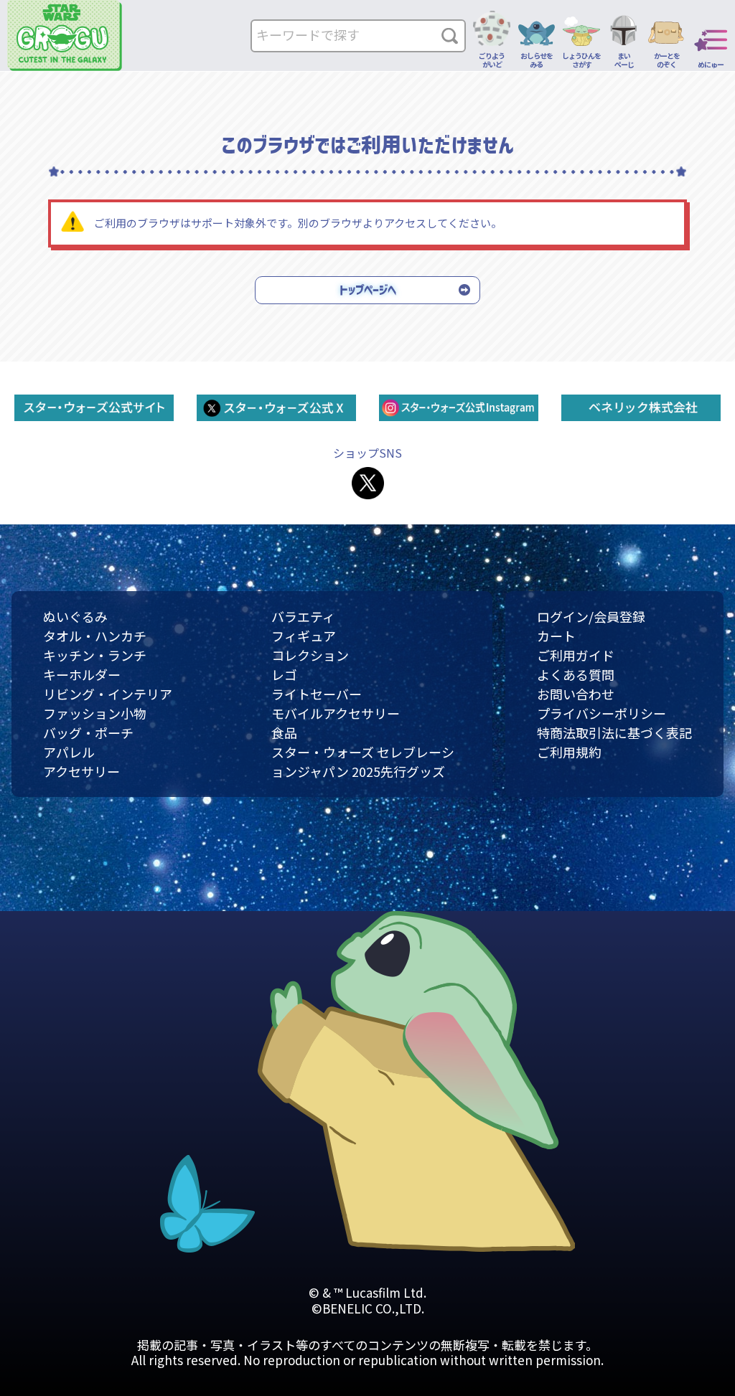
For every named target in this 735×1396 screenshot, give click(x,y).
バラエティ (303, 616)
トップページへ (368, 290)
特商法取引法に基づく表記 (614, 732)
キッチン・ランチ (94, 655)
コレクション (310, 655)
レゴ (284, 674)
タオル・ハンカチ (94, 635)
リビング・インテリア (107, 693)
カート (556, 635)
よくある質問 (575, 674)
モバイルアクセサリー (335, 713)
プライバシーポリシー (601, 713)
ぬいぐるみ (75, 616)
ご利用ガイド (575, 655)
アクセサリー (81, 771)
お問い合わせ (575, 693)
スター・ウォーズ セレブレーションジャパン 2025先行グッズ (362, 761)
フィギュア (303, 635)
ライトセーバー (316, 693)
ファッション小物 (94, 713)
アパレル (69, 751)
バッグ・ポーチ (88, 732)
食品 (284, 732)
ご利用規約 (569, 751)
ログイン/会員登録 (591, 616)
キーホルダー (82, 674)
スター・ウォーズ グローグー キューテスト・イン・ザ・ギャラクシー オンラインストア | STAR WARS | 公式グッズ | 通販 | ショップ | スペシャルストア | (64, 35)
